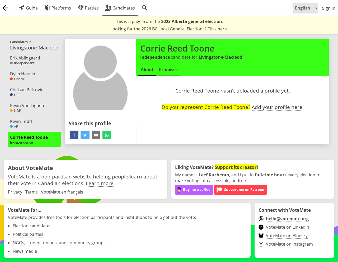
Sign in (328, 8)
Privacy (15, 192)
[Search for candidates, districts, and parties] (144, 8)
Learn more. (100, 183)
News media (25, 251)
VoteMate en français (62, 192)
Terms (31, 192)
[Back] (5, 8)
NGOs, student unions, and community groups (59, 243)
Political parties (28, 234)
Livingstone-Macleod (220, 57)
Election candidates (32, 226)
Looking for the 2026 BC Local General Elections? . (169, 29)
